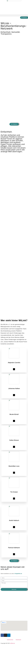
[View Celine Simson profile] (14, 436)
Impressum (18, 639)
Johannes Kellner (14, 388)
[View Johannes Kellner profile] (14, 384)
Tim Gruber (14, 492)
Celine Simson (14, 440)
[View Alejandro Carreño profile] (14, 358)
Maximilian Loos (14, 466)
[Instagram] (5, 635)
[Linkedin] (8, 635)
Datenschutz (10, 639)
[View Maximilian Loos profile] (14, 462)
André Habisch (14, 520)
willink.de (12, 643)
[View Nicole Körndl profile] (14, 410)
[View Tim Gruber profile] (14, 487)
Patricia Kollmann (14, 547)
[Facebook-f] (2, 635)
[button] (14, 15)
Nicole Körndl (14, 414)
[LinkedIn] (14, 369)
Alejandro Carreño (14, 362)
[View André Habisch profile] (14, 516)
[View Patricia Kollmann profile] (14, 543)
